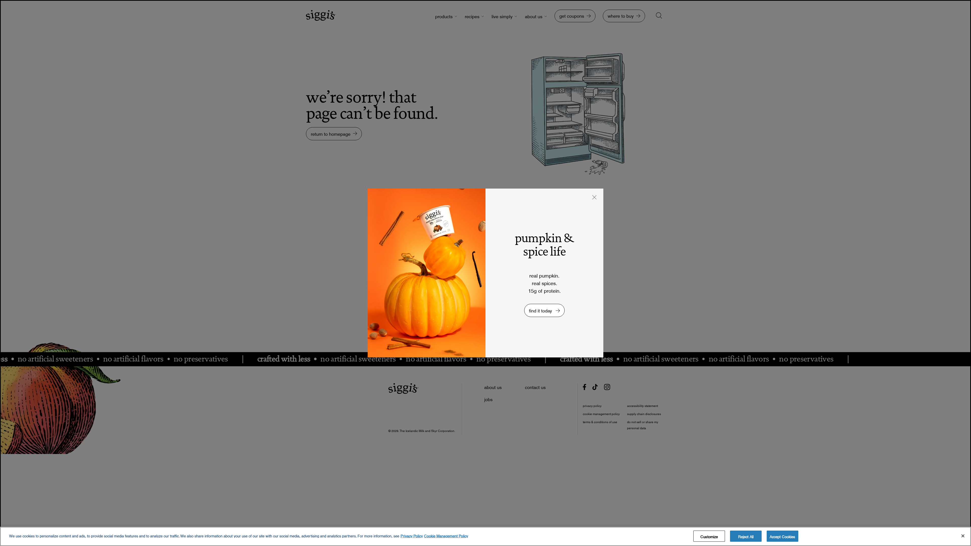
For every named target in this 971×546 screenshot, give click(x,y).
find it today (541, 309)
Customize (709, 535)
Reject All (746, 535)
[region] (485, 536)
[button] (594, 197)
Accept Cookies (782, 535)
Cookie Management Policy (446, 535)
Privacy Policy (412, 535)
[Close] (962, 535)
